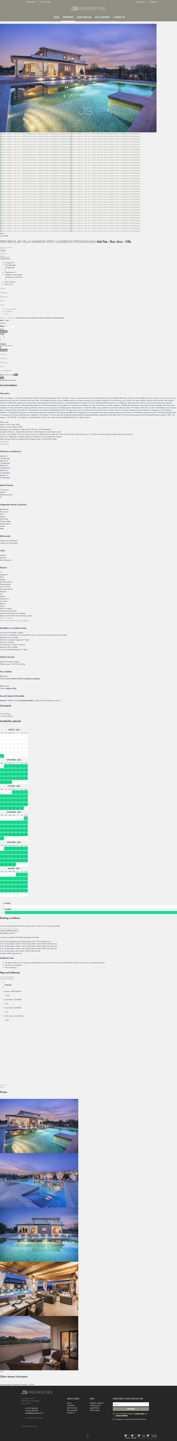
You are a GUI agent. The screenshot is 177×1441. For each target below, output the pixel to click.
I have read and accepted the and (131, 1415)
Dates (2, 326)
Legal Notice (94, 1408)
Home (56, 17)
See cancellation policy (9, 930)
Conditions (9, 311)
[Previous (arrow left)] (1, 1087)
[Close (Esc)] (1, 253)
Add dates (3, 331)
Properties (68, 17)
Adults (2, 334)
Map (6, 314)
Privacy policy (95, 1410)
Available (8, 909)
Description (5, 258)
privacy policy (139, 1413)
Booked (8, 903)
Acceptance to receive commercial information (131, 1419)
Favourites (153, 2)
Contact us (119, 17)
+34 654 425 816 (31, 1410)
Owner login (140, 2)
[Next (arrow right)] (3, 1087)
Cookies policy (95, 1405)
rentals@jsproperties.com (34, 1413)
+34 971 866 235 (31, 1408)
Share (3, 250)
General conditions (97, 1403)
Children (3, 344)
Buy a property (102, 17)
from (1, 320)
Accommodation (11, 309)
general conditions (122, 1415)
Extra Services (84, 17)
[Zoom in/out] (6, 253)
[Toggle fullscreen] (3, 253)
